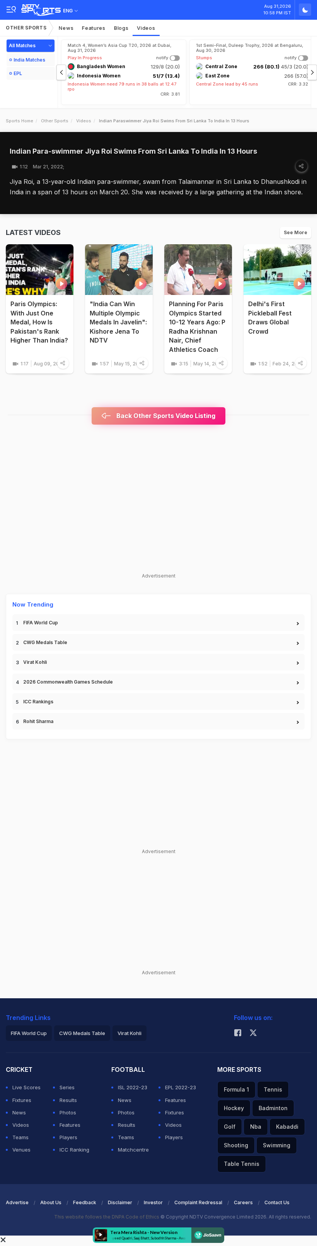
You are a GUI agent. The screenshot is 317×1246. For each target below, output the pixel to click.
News (66, 28)
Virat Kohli (35, 662)
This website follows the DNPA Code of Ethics (107, 1217)
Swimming (276, 1145)
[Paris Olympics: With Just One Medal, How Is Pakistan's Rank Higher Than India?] (39, 269)
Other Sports (26, 28)
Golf (229, 1126)
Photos (68, 1112)
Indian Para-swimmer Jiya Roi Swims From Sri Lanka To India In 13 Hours (133, 151)
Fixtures (21, 1100)
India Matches (29, 60)
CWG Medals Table (45, 642)
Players (68, 1137)
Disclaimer (120, 1202)
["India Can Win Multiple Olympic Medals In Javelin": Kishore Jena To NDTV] (119, 269)
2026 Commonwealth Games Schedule (68, 682)
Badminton (273, 1108)
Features (94, 28)
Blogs (121, 28)
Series (67, 1087)
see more (295, 232)
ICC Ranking (74, 1150)
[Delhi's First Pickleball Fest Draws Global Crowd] (277, 269)
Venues (21, 1150)
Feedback (84, 1202)
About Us (50, 1202)
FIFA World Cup (40, 623)
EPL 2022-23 (180, 1087)
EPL (18, 73)
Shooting (236, 1145)
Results (68, 1100)
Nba (255, 1126)
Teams (20, 1137)
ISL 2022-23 (132, 1087)
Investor (153, 1202)
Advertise (17, 1202)
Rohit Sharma (38, 721)
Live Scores (26, 1087)
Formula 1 (236, 1089)
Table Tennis (241, 1163)
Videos (146, 28)
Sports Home (19, 120)
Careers (243, 1202)
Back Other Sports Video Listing (165, 416)
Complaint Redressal (198, 1202)
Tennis (273, 1089)
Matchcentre (133, 1150)
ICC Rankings (38, 701)
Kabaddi (287, 1126)
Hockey (234, 1108)
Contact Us (277, 1202)
